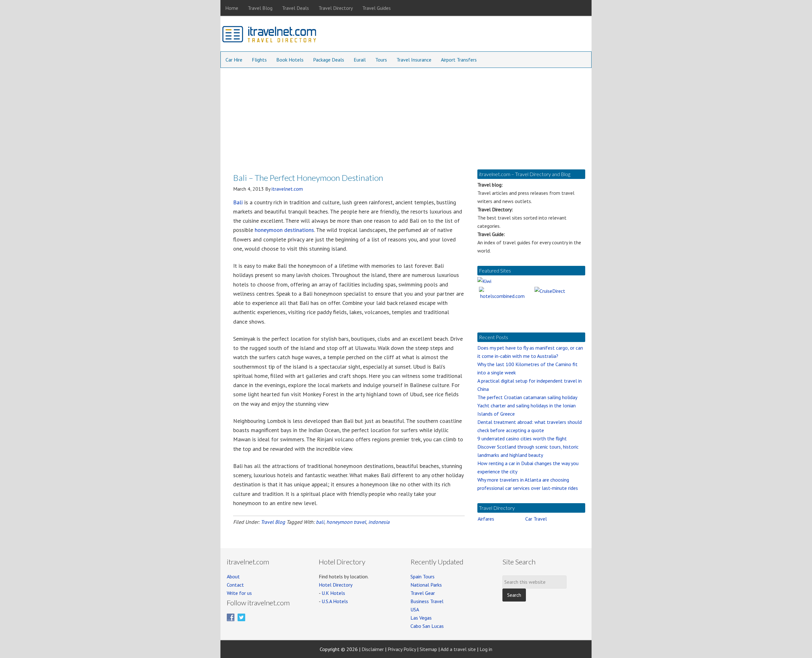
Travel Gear (422, 593)
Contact (235, 585)
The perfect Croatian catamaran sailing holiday (527, 397)
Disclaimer (373, 649)
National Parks (426, 585)
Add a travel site (458, 649)
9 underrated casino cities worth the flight (522, 438)
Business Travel (426, 601)
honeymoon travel (346, 522)
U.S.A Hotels (335, 601)
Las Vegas (421, 618)
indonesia (379, 522)
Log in (486, 649)
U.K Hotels (333, 593)
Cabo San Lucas (427, 626)
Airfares (486, 519)
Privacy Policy (402, 649)
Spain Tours (422, 576)
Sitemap (428, 649)
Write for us (239, 593)
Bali (238, 202)
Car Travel (536, 519)
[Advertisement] (406, 115)
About (233, 576)
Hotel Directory (335, 585)
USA (414, 609)
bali (320, 522)
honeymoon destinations (284, 230)
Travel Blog (273, 522)
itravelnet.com (269, 35)
